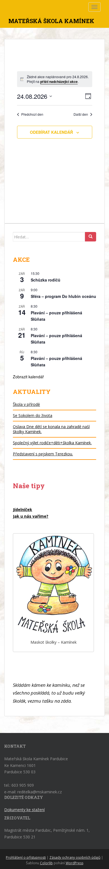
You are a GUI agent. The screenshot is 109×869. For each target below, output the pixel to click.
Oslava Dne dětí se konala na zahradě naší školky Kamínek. (51, 429)
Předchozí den (32, 114)
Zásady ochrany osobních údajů (74, 857)
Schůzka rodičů (45, 280)
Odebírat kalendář (51, 132)
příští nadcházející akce (59, 81)
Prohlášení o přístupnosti (26, 857)
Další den (81, 114)
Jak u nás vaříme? (30, 516)
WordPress (74, 863)
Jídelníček (22, 509)
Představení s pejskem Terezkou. (43, 453)
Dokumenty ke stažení (24, 809)
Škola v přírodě (26, 404)
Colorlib (46, 863)
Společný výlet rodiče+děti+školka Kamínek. (52, 442)
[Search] (90, 236)
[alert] (54, 79)
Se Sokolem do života (32, 415)
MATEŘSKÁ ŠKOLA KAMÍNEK (51, 20)
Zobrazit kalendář (28, 376)
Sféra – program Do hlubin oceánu (63, 296)
